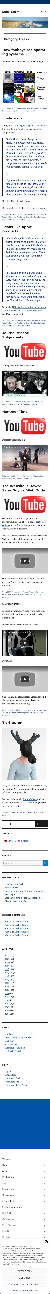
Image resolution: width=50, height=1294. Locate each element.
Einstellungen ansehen (25, 1284)
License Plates (9, 1201)
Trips (4, 1183)
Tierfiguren (12, 723)
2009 (7, 1000)
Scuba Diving (8, 1189)
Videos (28, 402)
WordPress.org (12, 1082)
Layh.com (9, 1041)
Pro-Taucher (11, 1044)
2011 (7, 993)
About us (6, 1171)
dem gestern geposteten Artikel (32, 125)
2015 (7, 979)
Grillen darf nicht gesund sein (19, 1037)
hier (34, 208)
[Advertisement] (25, 1124)
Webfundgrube (33, 108)
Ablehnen (25, 1278)
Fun (24, 108)
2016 (7, 976)
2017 (7, 972)
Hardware (28, 214)
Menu (43, 12)
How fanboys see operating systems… (24, 52)
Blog (4, 1165)
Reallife (35, 214)
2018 (7, 969)
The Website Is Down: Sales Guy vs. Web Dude (23, 488)
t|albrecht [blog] (13, 1051)
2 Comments (22, 219)
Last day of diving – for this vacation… (23, 898)
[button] (46, 1242)
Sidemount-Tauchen (15, 1048)
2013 (7, 986)
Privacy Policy (28, 1290)
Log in (8, 1071)
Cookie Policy (16, 1290)
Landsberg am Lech (14, 884)
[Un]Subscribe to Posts (16, 1085)
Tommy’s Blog (30, 799)
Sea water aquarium (12, 1207)
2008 (7, 1003)
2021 (7, 959)
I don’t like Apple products (17, 229)
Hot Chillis (7, 1213)
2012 (7, 990)
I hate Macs (12, 118)
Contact (6, 1237)
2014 (7, 983)
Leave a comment (28, 111)
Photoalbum (8, 1177)
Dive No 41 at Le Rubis (15, 901)
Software (42, 214)
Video (17, 710)
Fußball (5, 404)
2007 (7, 1007)
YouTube (18, 404)
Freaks (20, 108)
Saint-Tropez (11, 887)
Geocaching (8, 1195)
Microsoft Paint (11, 604)
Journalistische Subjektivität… (15, 335)
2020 (7, 962)
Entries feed (10, 1075)
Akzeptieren (25, 1271)
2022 (7, 955)
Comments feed (12, 1078)
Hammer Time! (15, 412)
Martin (8, 921)
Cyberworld (8, 1219)
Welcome (7, 1159)
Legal (36, 1290)
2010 (7, 996)
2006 (7, 1010)
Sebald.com (11, 11)
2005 (7, 1014)
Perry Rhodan (9, 1225)
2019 (7, 966)
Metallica (6, 1231)
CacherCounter (22, 921)
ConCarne (9, 1034)
